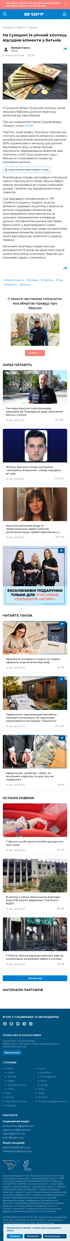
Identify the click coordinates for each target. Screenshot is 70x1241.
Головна (8, 27)
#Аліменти (10, 284)
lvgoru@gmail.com (14, 1133)
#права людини (14, 280)
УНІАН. (29, 125)
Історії (11, 1072)
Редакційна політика (16, 1101)
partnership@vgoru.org (16, 1147)
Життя (11, 1089)
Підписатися (12, 1052)
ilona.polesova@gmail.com (18, 1125)
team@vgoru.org (13, 1137)
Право (33, 27)
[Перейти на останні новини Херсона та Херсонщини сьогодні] (34, 14)
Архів (41, 1093)
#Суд (59, 280)
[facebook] (5, 1025)
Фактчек (12, 1076)
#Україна (33, 280)
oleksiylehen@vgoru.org (17, 1151)
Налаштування (52, 1236)
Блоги (41, 1089)
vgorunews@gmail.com (17, 1129)
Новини (9, 1068)
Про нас (9, 1097)
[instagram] (11, 1025)
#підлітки (47, 280)
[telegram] (24, 1025)
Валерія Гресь (20, 47)
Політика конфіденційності (52, 1101)
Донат (33, 353)
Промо (44, 1085)
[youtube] (18, 1025)
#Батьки (25, 284)
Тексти (21, 27)
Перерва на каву (17, 1085)
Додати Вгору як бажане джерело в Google (29, 170)
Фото (43, 1081)
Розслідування (49, 1076)
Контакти (43, 1097)
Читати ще (35, 978)
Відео (8, 1093)
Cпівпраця (10, 1105)
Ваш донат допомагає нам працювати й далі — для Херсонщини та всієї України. (34, 4)
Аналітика (46, 1072)
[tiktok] (31, 1025)
